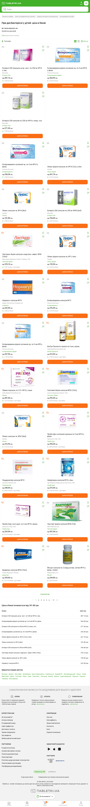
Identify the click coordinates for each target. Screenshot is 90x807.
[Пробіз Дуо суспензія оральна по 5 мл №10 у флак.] (67, 421)
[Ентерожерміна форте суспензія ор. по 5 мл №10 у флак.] (67, 55)
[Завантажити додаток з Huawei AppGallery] (59, 749)
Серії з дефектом (8, 726)
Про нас (49, 717)
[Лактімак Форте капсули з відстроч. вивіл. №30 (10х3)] (22, 241)
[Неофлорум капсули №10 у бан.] (67, 467)
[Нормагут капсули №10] (22, 287)
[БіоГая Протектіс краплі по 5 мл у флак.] (67, 331)
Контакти (50, 726)
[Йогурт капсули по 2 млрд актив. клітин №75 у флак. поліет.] (67, 554)
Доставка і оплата (8, 729)
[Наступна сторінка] (57, 600)
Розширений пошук (9, 723)
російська (52, 772)
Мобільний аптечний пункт (11, 738)
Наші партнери (7, 757)
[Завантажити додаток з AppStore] (54, 749)
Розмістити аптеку (8, 748)
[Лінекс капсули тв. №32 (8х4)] (23, 421)
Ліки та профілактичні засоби (25, 16)
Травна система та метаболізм (47, 16)
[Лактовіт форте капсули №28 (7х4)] (67, 511)
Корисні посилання (53, 732)
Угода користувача (27, 777)
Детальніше (40, 704)
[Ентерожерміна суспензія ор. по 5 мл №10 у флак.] (22, 151)
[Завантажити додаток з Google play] (49, 749)
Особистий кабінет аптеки (11, 751)
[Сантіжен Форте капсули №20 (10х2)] (67, 377)
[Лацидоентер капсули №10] (22, 467)
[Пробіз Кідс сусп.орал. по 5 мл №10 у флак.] (22, 511)
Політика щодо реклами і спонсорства (15, 760)
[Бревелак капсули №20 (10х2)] (22, 554)
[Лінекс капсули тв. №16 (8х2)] (23, 197)
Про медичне (6, 735)
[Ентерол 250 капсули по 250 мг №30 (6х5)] (67, 197)
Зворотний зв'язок (53, 723)
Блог (48, 729)
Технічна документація (10, 754)
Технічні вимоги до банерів (11, 763)
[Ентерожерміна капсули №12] (67, 287)
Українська (38, 772)
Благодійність (52, 720)
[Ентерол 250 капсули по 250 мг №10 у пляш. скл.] (22, 101)
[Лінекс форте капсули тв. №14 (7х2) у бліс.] (67, 151)
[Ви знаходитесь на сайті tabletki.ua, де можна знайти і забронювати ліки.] (11, 3)
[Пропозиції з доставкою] (2, 232)
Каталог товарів (8, 16)
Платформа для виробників (12, 766)
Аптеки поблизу (7, 720)
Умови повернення (8, 732)
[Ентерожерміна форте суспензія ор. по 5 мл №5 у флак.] (22, 331)
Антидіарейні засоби (67, 16)
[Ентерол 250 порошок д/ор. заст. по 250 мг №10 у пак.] (22, 55)
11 (53, 600)
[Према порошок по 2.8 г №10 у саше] (22, 377)
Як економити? (7, 717)
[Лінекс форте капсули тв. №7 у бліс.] (67, 241)
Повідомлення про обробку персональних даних (53, 777)
